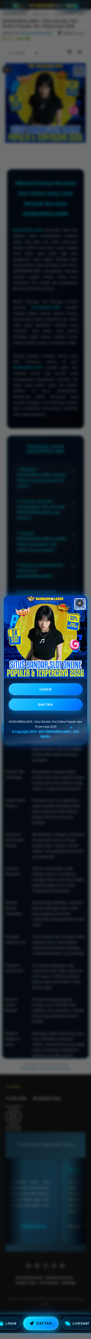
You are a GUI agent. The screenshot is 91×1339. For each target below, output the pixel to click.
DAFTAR (45, 704)
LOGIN (45, 689)
